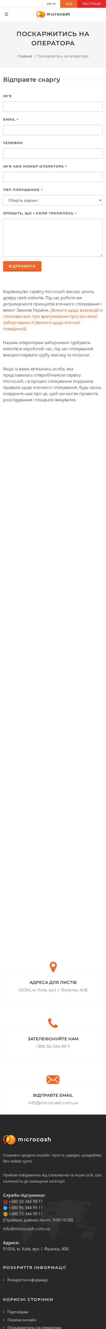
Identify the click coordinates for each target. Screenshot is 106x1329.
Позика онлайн (22, 1319)
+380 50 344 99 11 (26, 1201)
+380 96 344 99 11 (26, 1207)
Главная (25, 56)
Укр (50, 4)
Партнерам (17, 1311)
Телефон (13, 143)
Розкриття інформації (27, 1279)
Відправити (22, 266)
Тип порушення (23, 190)
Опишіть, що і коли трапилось (40, 213)
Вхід (68, 4)
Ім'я (7, 96)
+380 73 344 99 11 (26, 1214)
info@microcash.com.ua (26, 1229)
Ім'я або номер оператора (35, 166)
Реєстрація (91, 4)
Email (11, 119)
